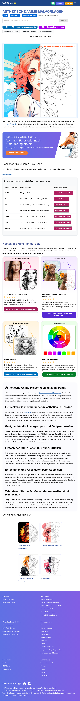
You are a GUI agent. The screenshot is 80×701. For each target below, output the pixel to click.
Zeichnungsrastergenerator (11, 631)
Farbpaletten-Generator (10, 634)
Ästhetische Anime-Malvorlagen (50, 393)
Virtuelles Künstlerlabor (11, 622)
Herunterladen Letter (62, 216)
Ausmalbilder (15, 15)
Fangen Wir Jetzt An (17, 153)
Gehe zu (64, 20)
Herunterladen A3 (61, 210)
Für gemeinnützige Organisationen (52, 650)
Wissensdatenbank (47, 663)
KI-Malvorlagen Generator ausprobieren (20, 374)
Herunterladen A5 (61, 199)
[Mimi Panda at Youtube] (25, 683)
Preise (43, 669)
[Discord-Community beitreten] (53, 3)
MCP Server (6, 666)
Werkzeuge (45, 596)
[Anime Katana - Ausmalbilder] (51, 565)
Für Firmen (6, 660)
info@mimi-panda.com (58, 693)
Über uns (44, 640)
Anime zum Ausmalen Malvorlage (25, 579)
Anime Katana (45, 578)
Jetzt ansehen (7, 174)
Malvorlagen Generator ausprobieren (20, 309)
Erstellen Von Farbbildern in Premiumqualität (57, 46)
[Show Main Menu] (76, 3)
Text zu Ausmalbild (47, 609)
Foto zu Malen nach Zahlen (50, 602)
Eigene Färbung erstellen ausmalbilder (21, 27)
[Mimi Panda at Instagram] (19, 683)
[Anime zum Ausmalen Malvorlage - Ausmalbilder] (28, 565)
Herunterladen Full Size (63, 193)
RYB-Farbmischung (8, 628)
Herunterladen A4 (61, 205)
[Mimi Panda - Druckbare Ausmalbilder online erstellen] (7, 3)
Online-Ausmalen (8, 625)
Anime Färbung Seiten (29, 15)
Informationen (46, 622)
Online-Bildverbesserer (48, 612)
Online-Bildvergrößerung (49, 615)
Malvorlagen (28, 412)
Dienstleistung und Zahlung (50, 653)
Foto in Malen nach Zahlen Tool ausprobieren (59, 315)
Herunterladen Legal (62, 222)
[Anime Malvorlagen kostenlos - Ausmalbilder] (51, 532)
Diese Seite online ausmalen (53, 27)
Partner (43, 643)
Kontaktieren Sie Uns (47, 647)
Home (5, 15)
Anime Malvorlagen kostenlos (51, 545)
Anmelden (69, 3)
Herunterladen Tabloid (63, 228)
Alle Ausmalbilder (8, 599)
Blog (42, 625)
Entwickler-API (7, 669)
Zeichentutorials (46, 637)
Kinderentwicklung (46, 628)
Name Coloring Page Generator (51, 606)
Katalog (5, 596)
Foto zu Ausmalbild (47, 599)
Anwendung (45, 660)
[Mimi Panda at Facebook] (30, 683)
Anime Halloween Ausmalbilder (24, 547)
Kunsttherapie (45, 634)
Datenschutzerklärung (20, 695)
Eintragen (60, 3)
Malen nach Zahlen (8, 602)
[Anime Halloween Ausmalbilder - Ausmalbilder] (28, 532)
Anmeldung (44, 675)
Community (44, 631)
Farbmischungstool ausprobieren (59, 374)
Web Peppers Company (54, 690)
